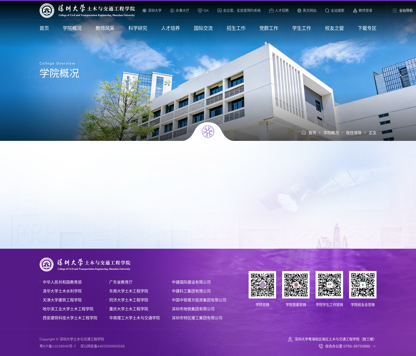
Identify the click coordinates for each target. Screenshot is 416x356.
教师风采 (105, 28)
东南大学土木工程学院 (128, 291)
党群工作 (268, 28)
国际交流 (203, 28)
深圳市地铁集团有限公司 (193, 308)
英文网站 (309, 10)
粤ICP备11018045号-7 (57, 346)
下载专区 (367, 28)
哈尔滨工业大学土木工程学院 (68, 308)
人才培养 (170, 28)
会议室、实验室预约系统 (242, 10)
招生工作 (236, 28)
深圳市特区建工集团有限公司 (197, 317)
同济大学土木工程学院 (128, 300)
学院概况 (72, 28)
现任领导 (354, 132)
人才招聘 (282, 10)
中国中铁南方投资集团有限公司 (199, 300)
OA (206, 10)
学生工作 (301, 28)
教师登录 (365, 10)
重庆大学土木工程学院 (128, 308)
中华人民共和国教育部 (62, 282)
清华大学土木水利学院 (62, 291)
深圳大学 (155, 10)
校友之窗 (334, 28)
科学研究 (137, 28)
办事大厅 (182, 10)
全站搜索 (337, 10)
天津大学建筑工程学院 (62, 300)
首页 (44, 28)
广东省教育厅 (121, 282)
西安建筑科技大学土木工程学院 (70, 317)
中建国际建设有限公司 (191, 282)
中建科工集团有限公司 (191, 291)
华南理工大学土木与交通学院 (134, 317)
